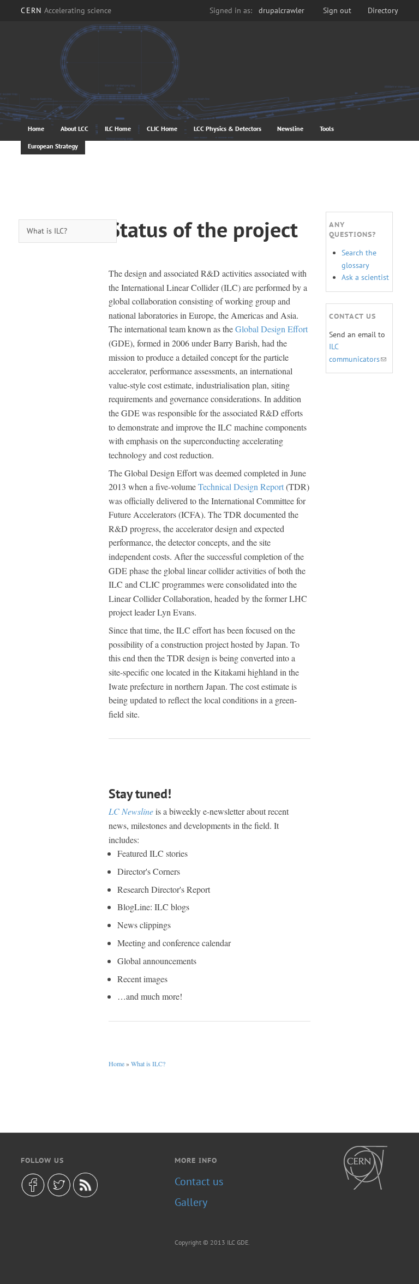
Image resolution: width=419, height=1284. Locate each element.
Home (36, 128)
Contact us (199, 1181)
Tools (327, 128)
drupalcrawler (281, 10)
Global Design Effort (271, 329)
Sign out (337, 10)
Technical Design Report (241, 486)
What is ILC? (148, 1063)
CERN (66, 10)
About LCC (74, 128)
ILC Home (118, 128)
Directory (383, 10)
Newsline (290, 128)
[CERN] (365, 1168)
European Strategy (53, 146)
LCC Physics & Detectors (227, 128)
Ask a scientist (365, 277)
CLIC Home (162, 128)
